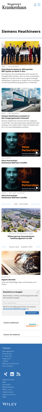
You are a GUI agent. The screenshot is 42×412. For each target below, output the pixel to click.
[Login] (35, 4)
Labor (5, 361)
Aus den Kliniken (16, 193)
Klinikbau (8, 366)
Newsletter (8, 380)
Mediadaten (8, 387)
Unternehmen (13, 67)
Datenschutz (9, 394)
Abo (4, 382)
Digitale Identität (8, 280)
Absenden (32, 313)
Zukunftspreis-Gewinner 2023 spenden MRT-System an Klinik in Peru (17, 70)
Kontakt (7, 385)
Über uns (7, 389)
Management (8, 351)
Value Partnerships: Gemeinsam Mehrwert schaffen (14, 161)
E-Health (7, 356)
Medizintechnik (11, 363)
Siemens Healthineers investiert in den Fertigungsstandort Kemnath (16, 117)
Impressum (8, 392)
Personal (7, 354)
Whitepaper (6, 158)
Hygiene (7, 358)
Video (4, 193)
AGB (4, 397)
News (3, 67)
